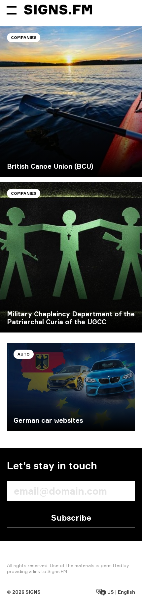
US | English (120, 592)
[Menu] (11, 10)
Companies (23, 37)
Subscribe (71, 518)
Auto (24, 354)
